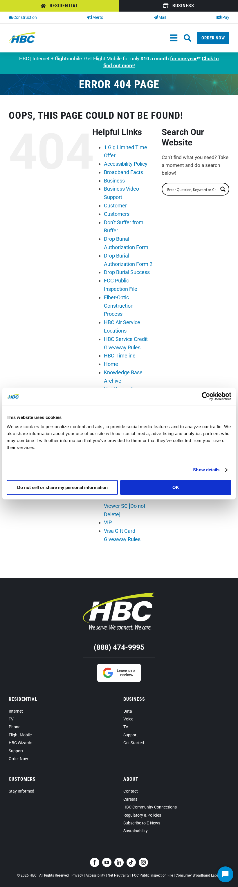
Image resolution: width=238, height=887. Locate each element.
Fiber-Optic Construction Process (119, 305)
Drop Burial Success (127, 272)
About (130, 779)
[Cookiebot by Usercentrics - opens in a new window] (206, 396)
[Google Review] (119, 666)
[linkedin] (119, 862)
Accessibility (95, 875)
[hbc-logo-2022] (22, 34)
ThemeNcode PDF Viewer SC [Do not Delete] (125, 505)
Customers (116, 214)
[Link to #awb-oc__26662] (187, 38)
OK (175, 487)
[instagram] (143, 862)
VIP (108, 522)
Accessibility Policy (125, 164)
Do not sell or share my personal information (62, 487)
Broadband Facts (123, 172)
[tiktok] (131, 862)
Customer (115, 205)
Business (114, 181)
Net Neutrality (118, 875)
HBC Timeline (120, 356)
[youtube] (106, 862)
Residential (23, 699)
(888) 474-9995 (119, 647)
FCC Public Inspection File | (154, 875)
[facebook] (94, 862)
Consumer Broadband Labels (198, 875)
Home (111, 364)
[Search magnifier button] (223, 189)
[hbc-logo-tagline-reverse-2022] (119, 595)
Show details (206, 469)
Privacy (77, 875)
